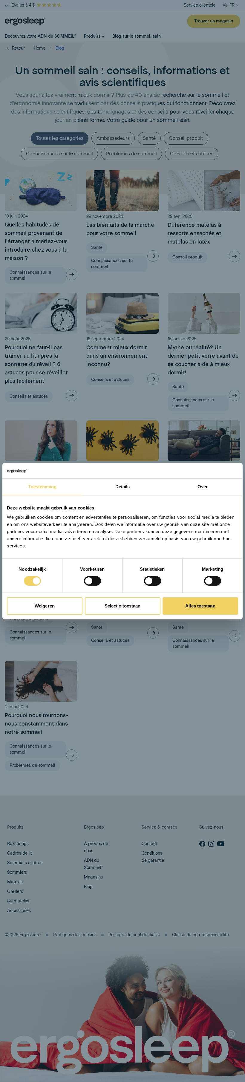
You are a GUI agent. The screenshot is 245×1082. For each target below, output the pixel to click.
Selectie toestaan (123, 605)
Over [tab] (202, 486)
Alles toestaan (200, 605)
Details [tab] (122, 486)
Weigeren (45, 605)
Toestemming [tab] (42, 486)
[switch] (92, 581)
